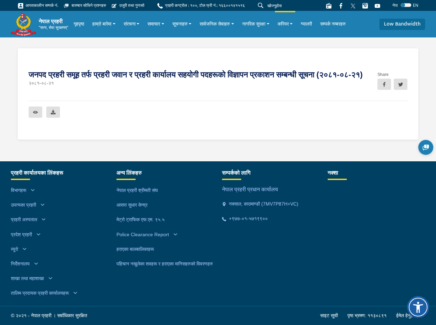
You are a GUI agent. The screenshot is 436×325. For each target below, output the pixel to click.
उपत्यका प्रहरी (23, 205)
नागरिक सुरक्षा (253, 24)
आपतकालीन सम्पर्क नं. (41, 5)
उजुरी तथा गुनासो (131, 5)
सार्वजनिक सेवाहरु (215, 24)
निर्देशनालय (20, 263)
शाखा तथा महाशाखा (27, 278)
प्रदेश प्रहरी (21, 234)
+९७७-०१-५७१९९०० (248, 218)
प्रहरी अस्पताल (24, 219)
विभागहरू (18, 190)
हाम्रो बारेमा (101, 24)
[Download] (53, 112)
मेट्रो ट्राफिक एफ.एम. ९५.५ (140, 219)
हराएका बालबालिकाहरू (135, 249)
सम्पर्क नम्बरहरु (333, 24)
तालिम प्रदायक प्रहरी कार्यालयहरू (40, 293)
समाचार (153, 24)
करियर (283, 24)
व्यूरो (14, 249)
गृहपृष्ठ (79, 24)
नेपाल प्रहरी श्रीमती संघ (137, 190)
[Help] (425, 147)
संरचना (130, 24)
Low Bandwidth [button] (402, 24)
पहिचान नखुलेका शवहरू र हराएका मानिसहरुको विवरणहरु (164, 263)
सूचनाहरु (180, 24)
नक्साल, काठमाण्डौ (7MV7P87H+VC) (263, 204)
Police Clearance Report (142, 234)
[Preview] (35, 112)
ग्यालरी (306, 24)
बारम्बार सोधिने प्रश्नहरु (88, 5)
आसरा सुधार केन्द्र (131, 205)
